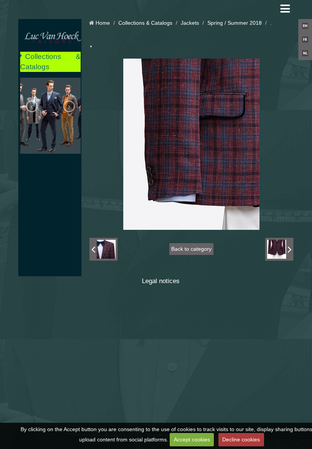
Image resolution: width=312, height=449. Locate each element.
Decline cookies (241, 439)
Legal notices (161, 281)
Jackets (190, 23)
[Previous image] (103, 249)
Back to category (191, 249)
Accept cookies (192, 439)
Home (103, 23)
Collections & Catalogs (50, 61)
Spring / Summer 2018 (234, 23)
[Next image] (279, 249)
